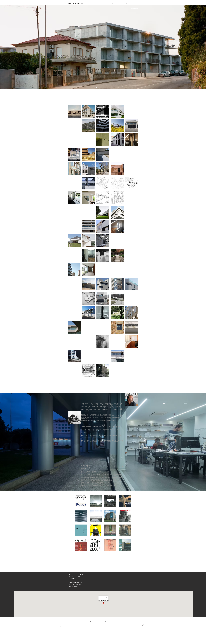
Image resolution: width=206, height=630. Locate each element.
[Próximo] (198, 47)
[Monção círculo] (98, 87)
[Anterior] (7, 47)
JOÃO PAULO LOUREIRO (77, 4)
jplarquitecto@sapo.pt (75, 582)
